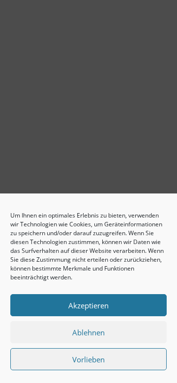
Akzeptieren (88, 305)
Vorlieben (88, 359)
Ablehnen (88, 332)
